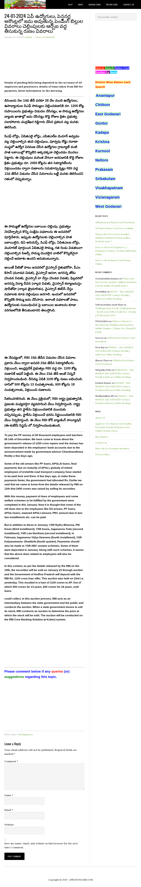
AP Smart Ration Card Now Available (114, 228)
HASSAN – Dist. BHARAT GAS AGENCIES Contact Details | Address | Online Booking (114, 399)
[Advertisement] (44, 61)
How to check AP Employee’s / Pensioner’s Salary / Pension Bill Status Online (115, 251)
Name (8, 795)
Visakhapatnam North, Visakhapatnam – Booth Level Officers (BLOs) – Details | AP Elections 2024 (115, 312)
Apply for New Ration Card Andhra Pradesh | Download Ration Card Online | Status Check (113, 427)
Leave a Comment (45, 37)
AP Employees (25, 734)
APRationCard (25, 4)
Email (8, 809)
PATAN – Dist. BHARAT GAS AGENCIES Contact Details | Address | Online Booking (114, 295)
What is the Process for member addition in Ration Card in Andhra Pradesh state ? (113, 238)
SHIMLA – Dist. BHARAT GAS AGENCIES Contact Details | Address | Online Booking (114, 351)
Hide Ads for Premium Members (112, 448)
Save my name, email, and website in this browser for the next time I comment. (41, 845)
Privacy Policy (102, 454)
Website (9, 824)
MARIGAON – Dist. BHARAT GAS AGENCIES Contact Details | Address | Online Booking (114, 373)
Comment (11, 761)
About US (100, 417)
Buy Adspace (102, 436)
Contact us (101, 442)
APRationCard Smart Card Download (114, 222)
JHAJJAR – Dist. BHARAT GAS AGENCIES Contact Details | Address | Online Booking (113, 386)
